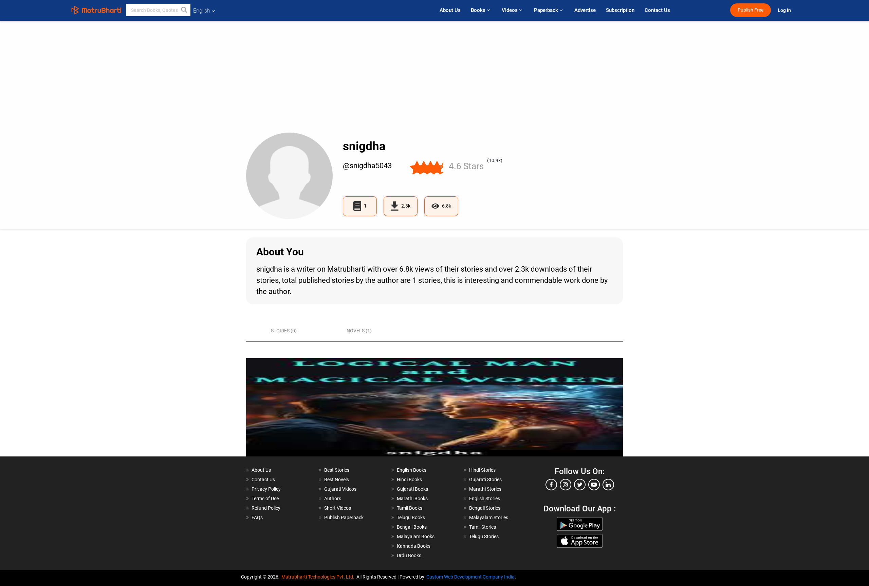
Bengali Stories (484, 508)
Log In (785, 10)
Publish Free (750, 10)
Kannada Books (413, 546)
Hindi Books (409, 479)
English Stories (484, 498)
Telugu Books (411, 517)
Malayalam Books (415, 536)
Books (479, 10)
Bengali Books (412, 527)
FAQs (257, 517)
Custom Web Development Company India (470, 577)
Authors (332, 498)
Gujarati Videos (340, 489)
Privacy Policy (266, 489)
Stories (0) (284, 330)
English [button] (201, 10)
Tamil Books (409, 508)
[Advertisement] (434, 81)
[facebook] (551, 484)
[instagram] (565, 484)
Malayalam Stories (488, 517)
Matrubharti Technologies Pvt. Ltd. (318, 577)
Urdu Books (409, 555)
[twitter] (580, 484)
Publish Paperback (344, 517)
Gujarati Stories (485, 479)
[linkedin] (608, 484)
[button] (184, 10)
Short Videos (337, 508)
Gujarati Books (412, 489)
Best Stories (336, 470)
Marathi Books (412, 498)
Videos (510, 10)
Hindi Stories (482, 470)
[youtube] (594, 484)
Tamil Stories (482, 527)
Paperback (546, 10)
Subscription (620, 10)
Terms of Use (265, 498)
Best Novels (336, 479)
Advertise (585, 10)
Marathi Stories (485, 489)
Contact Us (657, 10)
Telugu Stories (484, 536)
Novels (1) (359, 330)
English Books (411, 470)
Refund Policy (266, 508)
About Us (450, 10)
